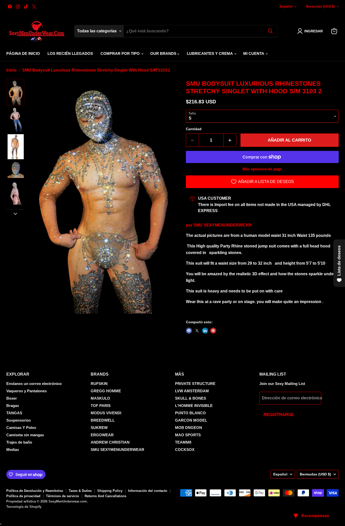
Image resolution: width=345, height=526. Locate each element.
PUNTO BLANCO (190, 413)
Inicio (11, 70)
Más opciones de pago (262, 169)
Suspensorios (18, 420)
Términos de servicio (62, 496)
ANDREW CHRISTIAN (110, 442)
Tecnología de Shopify (23, 507)
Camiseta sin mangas (25, 435)
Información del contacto (147, 491)
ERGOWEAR (102, 435)
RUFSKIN (99, 383)
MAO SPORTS (188, 435)
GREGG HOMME (106, 391)
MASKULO (100, 398)
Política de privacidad (23, 496)
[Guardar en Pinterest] (213, 331)
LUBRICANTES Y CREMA (210, 53)
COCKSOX (184, 449)
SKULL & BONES (190, 398)
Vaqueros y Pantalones (26, 391)
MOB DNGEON (188, 427)
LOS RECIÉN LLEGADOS (70, 53)
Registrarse (278, 414)
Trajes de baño (19, 442)
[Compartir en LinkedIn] (205, 331)
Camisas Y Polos (21, 427)
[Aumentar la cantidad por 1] (230, 140)
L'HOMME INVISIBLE (194, 405)
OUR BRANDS (163, 53)
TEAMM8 (183, 442)
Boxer (11, 398)
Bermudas (320, 6)
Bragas (12, 405)
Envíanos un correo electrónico (34, 383)
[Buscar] (270, 31)
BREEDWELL (103, 420)
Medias (12, 449)
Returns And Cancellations (105, 496)
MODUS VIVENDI (106, 413)
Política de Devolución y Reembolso (34, 491)
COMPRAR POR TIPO (121, 53)
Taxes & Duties (80, 491)
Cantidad (194, 129)
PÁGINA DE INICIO (23, 53)
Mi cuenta (254, 53)
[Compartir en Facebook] (189, 331)
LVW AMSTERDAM (192, 391)
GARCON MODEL (191, 420)
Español (286, 6)
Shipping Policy (109, 491)
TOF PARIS (101, 405)
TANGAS (14, 413)
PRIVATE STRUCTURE (195, 383)
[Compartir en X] (197, 331)
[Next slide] (15, 213)
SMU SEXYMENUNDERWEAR (222, 225)
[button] (311, 31)
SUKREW (99, 427)
